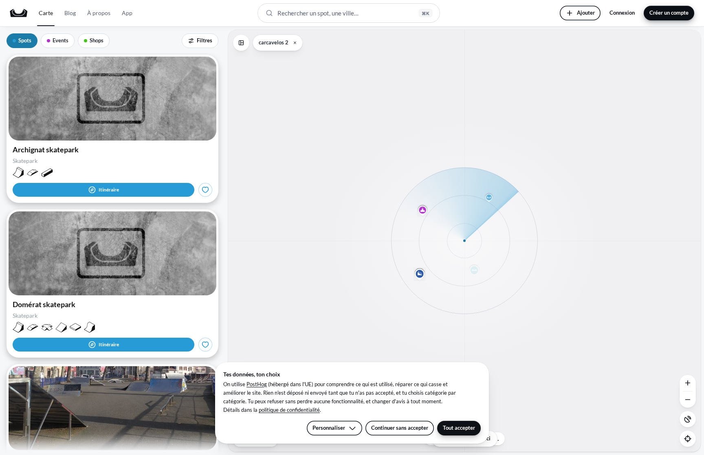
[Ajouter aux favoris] (205, 190)
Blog (70, 12)
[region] (464, 241)
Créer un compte (669, 12)
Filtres (204, 40)
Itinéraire (109, 190)
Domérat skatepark (44, 304)
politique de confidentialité (289, 410)
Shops (96, 40)
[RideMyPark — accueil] (18, 13)
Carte (46, 12)
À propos (98, 12)
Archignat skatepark (46, 149)
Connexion (622, 12)
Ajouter (586, 12)
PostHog (256, 384)
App (127, 12)
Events (60, 40)
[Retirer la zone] (295, 42)
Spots (24, 40)
